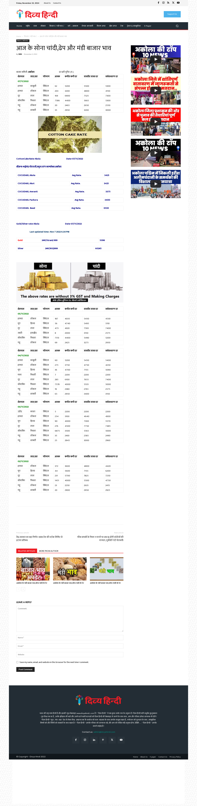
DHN (20, 54)
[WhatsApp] (26, 61)
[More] (48, 61)
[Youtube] (178, 3)
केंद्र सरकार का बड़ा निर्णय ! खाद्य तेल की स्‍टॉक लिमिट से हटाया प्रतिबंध (39, 538)
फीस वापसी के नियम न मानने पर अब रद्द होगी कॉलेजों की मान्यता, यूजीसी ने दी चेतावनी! (100, 538)
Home (18, 36)
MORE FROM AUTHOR (48, 551)
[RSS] (168, 3)
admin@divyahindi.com (104, 732)
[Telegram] (41, 61)
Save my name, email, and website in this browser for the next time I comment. (54, 662)
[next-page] (23, 589)
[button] (177, 26)
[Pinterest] (103, 740)
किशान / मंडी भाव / (30, 36)
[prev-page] (18, 589)
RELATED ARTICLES (26, 551)
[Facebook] (158, 3)
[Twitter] (173, 3)
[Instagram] (163, 3)
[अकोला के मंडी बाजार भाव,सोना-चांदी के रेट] (33, 568)
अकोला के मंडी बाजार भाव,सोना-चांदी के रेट (31, 583)
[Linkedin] (93, 740)
